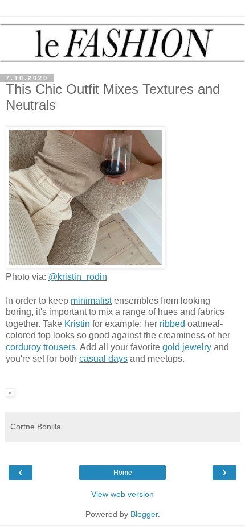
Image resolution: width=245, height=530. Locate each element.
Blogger (144, 514)
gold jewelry (186, 347)
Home (122, 473)
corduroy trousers (41, 347)
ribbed (172, 324)
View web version (122, 494)
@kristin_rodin (77, 276)
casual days (103, 358)
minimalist (91, 300)
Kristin (77, 324)
